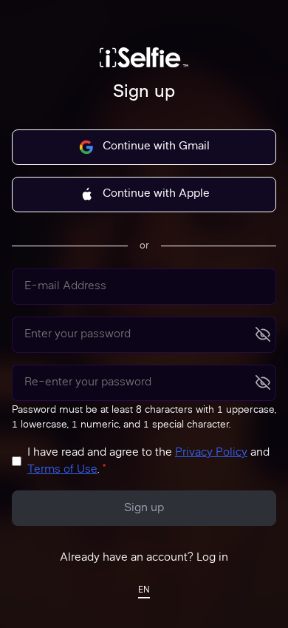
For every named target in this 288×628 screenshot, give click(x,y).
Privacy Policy (211, 453)
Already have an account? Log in (144, 558)
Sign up (144, 508)
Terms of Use (62, 470)
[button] (144, 591)
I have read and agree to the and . (148, 462)
